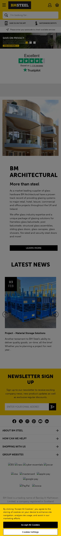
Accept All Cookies (30, 525)
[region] (30, 520)
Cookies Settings (30, 532)
